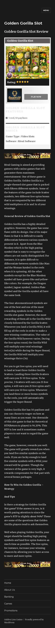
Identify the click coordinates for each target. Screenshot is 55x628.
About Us (9, 589)
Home (7, 583)
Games (8, 603)
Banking (9, 596)
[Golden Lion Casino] (27, 156)
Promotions (10, 610)
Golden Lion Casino (13, 619)
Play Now (36, 97)
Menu (46, 10)
